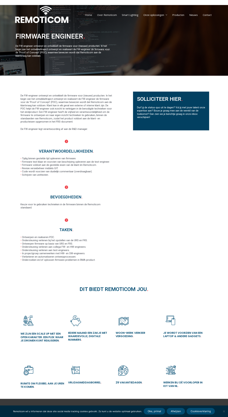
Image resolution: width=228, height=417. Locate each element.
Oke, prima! (154, 411)
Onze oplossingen (153, 15)
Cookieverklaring (201, 411)
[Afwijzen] (223, 411)
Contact (207, 15)
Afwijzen (176, 411)
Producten (178, 15)
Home (88, 15)
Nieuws (193, 15)
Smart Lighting (130, 15)
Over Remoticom (107, 15)
